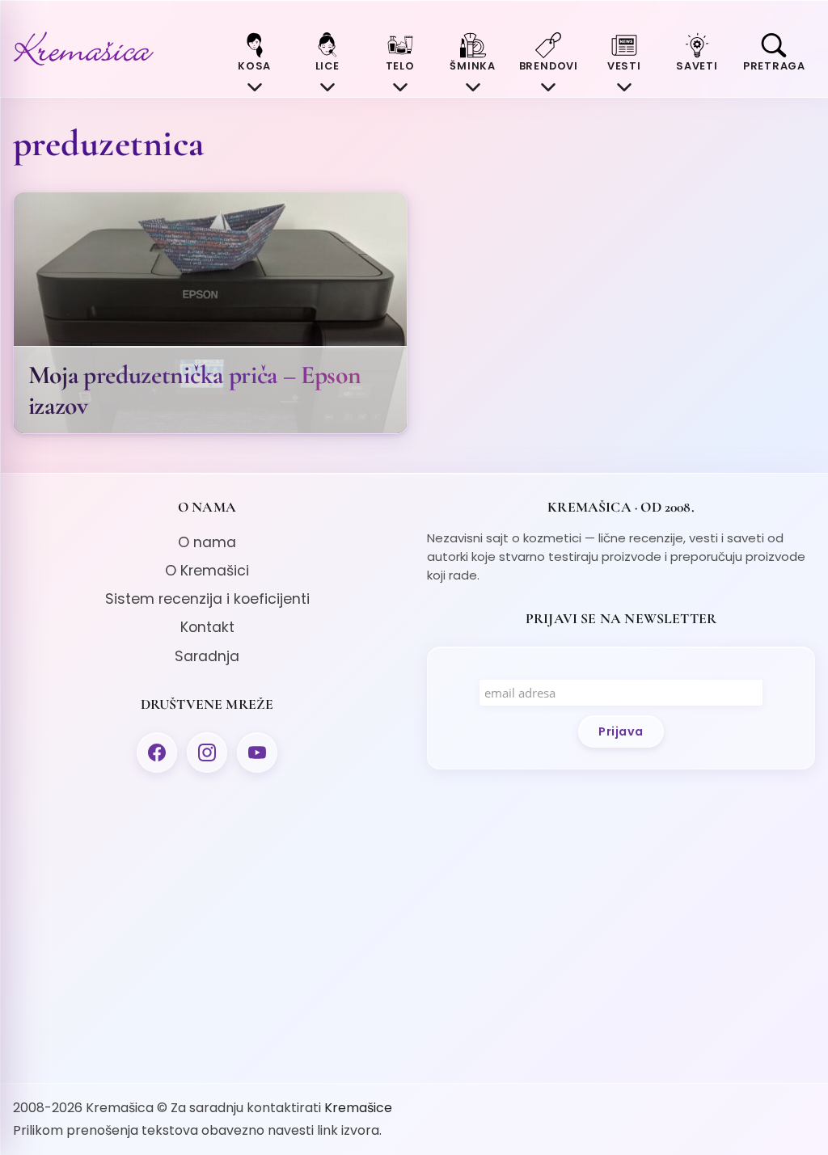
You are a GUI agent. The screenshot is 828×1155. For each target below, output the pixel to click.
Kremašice (358, 1107)
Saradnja (207, 656)
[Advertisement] (207, 924)
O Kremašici (207, 570)
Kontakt (207, 627)
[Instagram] (207, 752)
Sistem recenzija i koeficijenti (207, 599)
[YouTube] (257, 752)
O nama (207, 542)
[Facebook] (157, 752)
